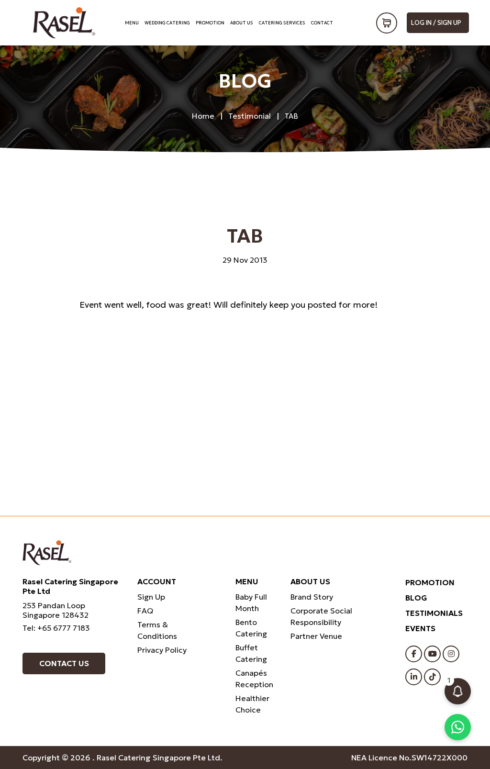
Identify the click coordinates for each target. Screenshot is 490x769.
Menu (132, 22)
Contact (322, 22)
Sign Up (151, 597)
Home (203, 116)
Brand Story (311, 597)
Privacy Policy (162, 650)
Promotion (210, 22)
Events (420, 628)
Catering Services (282, 22)
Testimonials (434, 613)
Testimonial (249, 116)
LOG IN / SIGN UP (436, 23)
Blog (416, 597)
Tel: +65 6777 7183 (56, 628)
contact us (64, 663)
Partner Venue (316, 636)
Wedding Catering (167, 22)
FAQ (145, 610)
